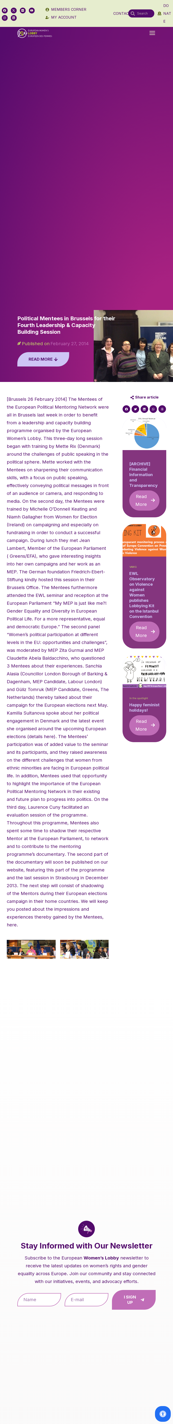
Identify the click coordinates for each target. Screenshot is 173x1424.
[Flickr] (23, 10)
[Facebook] (5, 10)
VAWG (133, 567)
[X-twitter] (14, 10)
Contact (122, 13)
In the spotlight (139, 698)
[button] (152, 33)
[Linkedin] (14, 18)
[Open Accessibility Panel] (163, 1414)
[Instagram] (5, 18)
